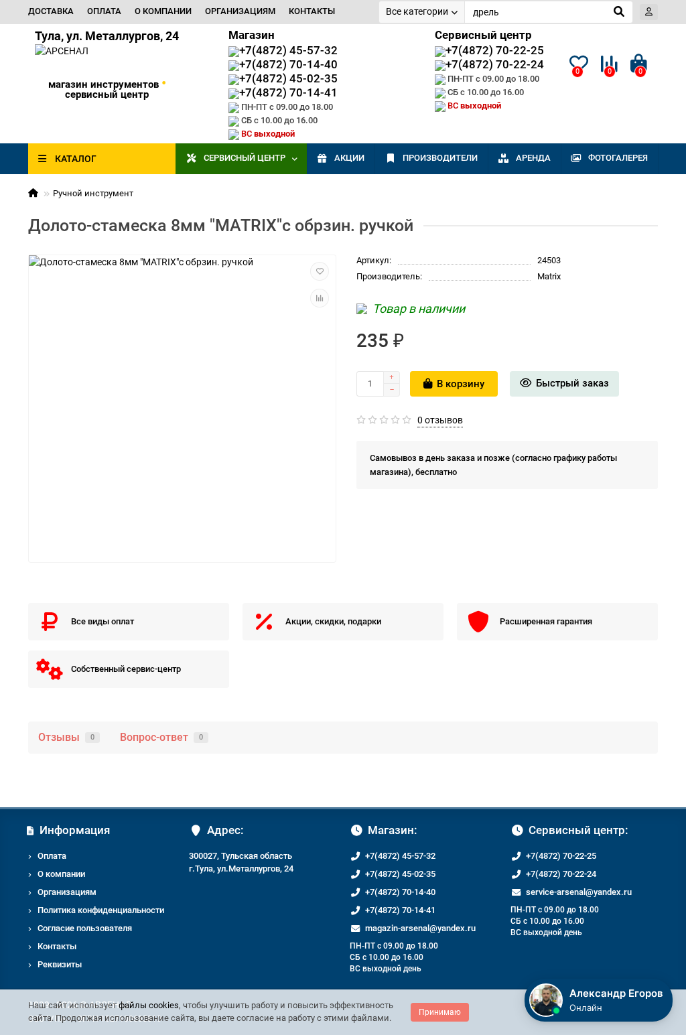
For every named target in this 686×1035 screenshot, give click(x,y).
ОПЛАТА (104, 11)
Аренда (533, 158)
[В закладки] (319, 271)
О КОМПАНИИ (163, 11)
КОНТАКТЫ (312, 11)
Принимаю (440, 1012)
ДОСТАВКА (51, 11)
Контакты (57, 946)
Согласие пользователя (85, 928)
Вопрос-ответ (161, 737)
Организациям (67, 892)
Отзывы (66, 737)
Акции (349, 158)
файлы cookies (149, 1005)
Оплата (52, 856)
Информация (75, 830)
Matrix (549, 276)
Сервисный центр (244, 158)
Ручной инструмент (93, 193)
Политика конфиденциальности (101, 910)
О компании (61, 874)
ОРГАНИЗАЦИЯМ (240, 11)
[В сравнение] (319, 298)
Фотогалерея (618, 158)
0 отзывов (440, 420)
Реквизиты (60, 964)
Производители (440, 158)
